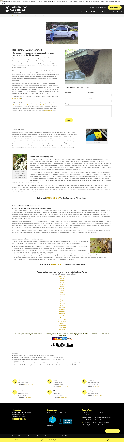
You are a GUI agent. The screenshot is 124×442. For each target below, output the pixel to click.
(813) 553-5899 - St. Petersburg (76, 1)
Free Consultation (115, 7)
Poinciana (62, 311)
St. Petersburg (22, 104)
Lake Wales (62, 298)
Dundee (62, 292)
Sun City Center (62, 321)
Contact (119, 12)
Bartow (62, 278)
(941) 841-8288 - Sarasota (92, 1)
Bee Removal (55, 435)
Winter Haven (62, 327)
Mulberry (62, 302)
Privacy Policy (108, 440)
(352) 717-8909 (98, 395)
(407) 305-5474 (28, 397)
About (87, 12)
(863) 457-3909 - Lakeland (44, 1)
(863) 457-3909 (63, 386)
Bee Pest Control (37, 435)
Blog (114, 12)
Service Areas (106, 12)
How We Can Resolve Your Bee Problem (94, 420)
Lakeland (44, 104)
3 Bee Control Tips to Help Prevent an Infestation (96, 422)
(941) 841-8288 (63, 397)
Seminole (61, 317)
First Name (68, 92)
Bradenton (50, 104)
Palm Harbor (62, 307)
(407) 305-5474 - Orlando (60, 1)
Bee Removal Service (17, 435)
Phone (90, 98)
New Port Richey (62, 304)
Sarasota (38, 104)
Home (82, 12)
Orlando (33, 104)
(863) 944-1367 (53, 198)
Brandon (56, 104)
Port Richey (62, 313)
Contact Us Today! (112, 431)
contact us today (16, 98)
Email (67, 98)
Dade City (62, 288)
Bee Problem (28, 435)
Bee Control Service (65, 435)
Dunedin (62, 290)
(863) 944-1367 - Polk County (28, 1)
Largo (62, 300)
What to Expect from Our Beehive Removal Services (97, 417)
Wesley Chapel (62, 325)
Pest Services (95, 12)
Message (68, 104)
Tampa (29, 104)
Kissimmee (62, 294)
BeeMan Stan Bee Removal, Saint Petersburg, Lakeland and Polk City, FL (37, 440)
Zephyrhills (62, 329)
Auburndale (62, 276)
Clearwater (15, 104)
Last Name (91, 92)
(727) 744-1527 (99, 7)
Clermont (61, 286)
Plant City (62, 309)
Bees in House (46, 435)
